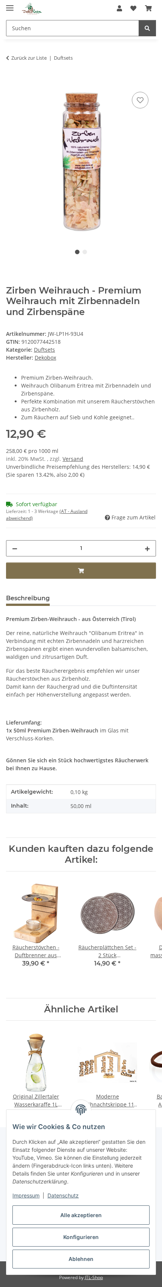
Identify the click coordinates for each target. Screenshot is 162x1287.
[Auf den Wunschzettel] (140, 100)
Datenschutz (63, 1195)
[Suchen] (147, 28)
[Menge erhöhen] (147, 548)
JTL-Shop (94, 1277)
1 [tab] (77, 252)
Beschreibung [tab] (28, 598)
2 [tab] (85, 252)
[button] (119, 8)
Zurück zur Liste (29, 57)
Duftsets (44, 349)
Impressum (26, 1195)
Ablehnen (81, 1259)
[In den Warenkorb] (12, 81)
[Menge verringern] (14, 548)
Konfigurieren (81, 1237)
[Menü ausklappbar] (10, 4)
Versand (73, 458)
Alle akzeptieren (81, 1215)
